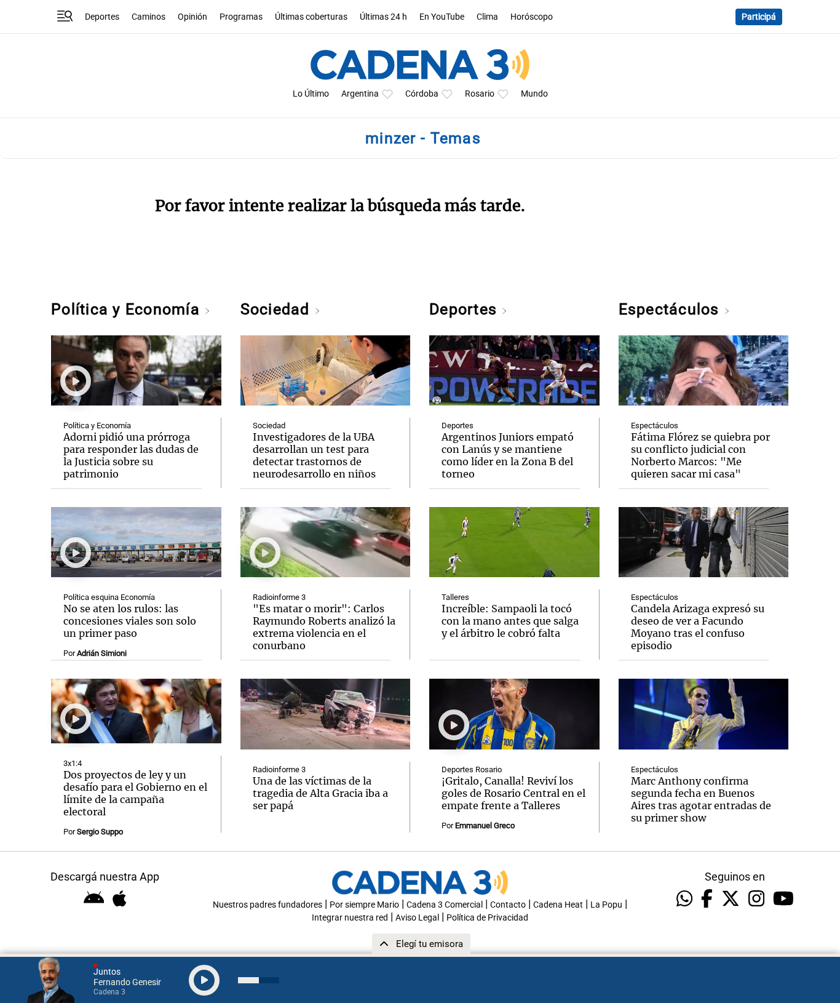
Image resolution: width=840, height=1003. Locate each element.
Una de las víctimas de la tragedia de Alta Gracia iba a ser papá (320, 793)
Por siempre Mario (364, 905)
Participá (759, 17)
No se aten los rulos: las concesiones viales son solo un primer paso (129, 620)
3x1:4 (72, 763)
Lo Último (311, 94)
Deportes (102, 17)
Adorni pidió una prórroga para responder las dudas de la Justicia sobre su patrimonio (131, 455)
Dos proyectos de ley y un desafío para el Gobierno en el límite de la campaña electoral (135, 793)
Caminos (148, 17)
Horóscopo (531, 17)
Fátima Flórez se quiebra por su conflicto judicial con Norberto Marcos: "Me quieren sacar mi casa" (700, 455)
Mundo (534, 94)
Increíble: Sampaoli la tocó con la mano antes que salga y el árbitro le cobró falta (510, 620)
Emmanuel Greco (485, 825)
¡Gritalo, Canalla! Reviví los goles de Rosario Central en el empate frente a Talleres (513, 793)
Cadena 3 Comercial (444, 905)
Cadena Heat (558, 905)
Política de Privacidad (487, 918)
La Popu (606, 905)
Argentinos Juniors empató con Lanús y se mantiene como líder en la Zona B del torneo (508, 455)
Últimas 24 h (383, 17)
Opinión (192, 17)
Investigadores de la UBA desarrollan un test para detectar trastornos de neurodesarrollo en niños (314, 455)
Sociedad (277, 309)
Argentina (360, 94)
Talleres (455, 597)
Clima (487, 17)
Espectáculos (671, 309)
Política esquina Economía (109, 597)
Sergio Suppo (100, 831)
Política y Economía (127, 309)
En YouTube (441, 17)
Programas (241, 17)
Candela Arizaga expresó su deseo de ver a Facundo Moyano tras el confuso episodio (697, 627)
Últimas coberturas (311, 17)
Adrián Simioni (102, 653)
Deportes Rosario (472, 769)
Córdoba (421, 94)
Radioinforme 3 (279, 597)
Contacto (508, 905)
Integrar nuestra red (350, 918)
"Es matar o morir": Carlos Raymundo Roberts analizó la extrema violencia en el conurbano (324, 627)
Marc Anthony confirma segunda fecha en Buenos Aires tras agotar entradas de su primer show (701, 799)
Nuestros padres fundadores (267, 905)
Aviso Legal (417, 918)
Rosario (479, 94)
